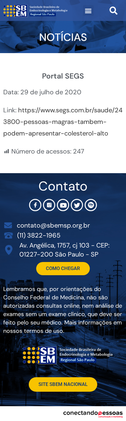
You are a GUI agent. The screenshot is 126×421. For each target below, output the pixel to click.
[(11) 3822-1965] (8, 235)
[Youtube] (63, 205)
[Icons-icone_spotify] (91, 205)
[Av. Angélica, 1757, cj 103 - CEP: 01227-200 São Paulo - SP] (9, 250)
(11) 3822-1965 (38, 235)
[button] (88, 10)
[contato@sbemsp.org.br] (8, 225)
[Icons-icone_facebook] (35, 205)
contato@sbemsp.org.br (53, 225)
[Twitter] (77, 205)
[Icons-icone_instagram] (49, 205)
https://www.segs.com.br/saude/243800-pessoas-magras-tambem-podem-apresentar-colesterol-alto (62, 121)
